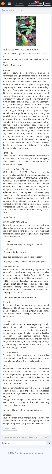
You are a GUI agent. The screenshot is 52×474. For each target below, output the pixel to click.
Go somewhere (10, 429)
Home (20, 4)
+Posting (33, 3)
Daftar (47, 4)
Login (40, 4)
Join (47, 11)
